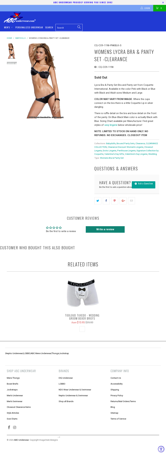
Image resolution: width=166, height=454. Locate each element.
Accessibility (117, 384)
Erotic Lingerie (109, 150)
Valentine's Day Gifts (114, 154)
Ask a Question (145, 183)
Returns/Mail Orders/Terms (123, 401)
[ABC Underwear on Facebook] (9, 428)
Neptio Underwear (14, 353)
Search (49, 27)
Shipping (115, 389)
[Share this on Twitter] (97, 200)
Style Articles (13, 413)
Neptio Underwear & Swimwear (73, 395)
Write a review (105, 229)
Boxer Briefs (12, 384)
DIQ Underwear (66, 378)
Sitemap (114, 413)
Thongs (55, 353)
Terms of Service (118, 419)
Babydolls (111, 143)
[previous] (25, 80)
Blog (113, 407)
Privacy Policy (117, 395)
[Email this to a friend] (131, 200)
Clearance (140, 143)
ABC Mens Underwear (41, 353)
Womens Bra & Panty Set (112, 158)
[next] (87, 80)
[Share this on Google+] (123, 200)
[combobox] (69, 27)
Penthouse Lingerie (126, 150)
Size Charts (12, 419)
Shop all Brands (66, 401)
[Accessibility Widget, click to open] (161, 449)
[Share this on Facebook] (106, 200)
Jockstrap (64, 353)
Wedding (152, 154)
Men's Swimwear (14, 401)
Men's (7, 27)
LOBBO (27, 353)
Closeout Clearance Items (19, 407)
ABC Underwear (21, 440)
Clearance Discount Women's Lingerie (125, 147)
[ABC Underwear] (84, 17)
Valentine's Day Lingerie (136, 154)
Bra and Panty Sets (126, 143)
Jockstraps (12, 389)
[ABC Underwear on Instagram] (14, 428)
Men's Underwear (15, 395)
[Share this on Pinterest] (114, 200)
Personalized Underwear (29, 27)
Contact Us (116, 378)
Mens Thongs (13, 378)
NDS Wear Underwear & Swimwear (75, 389)
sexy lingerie (110, 125)
